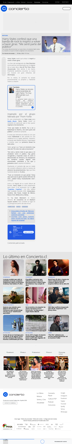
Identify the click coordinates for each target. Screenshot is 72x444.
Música (18, 206)
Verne (52, 427)
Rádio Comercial (63, 430)
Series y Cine (41, 399)
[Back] (35, 442)
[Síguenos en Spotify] (56, 8)
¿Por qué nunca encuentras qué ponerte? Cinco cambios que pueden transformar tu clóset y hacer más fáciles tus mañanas (62, 376)
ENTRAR (57, 2)
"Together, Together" (15, 189)
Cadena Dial (56, 427)
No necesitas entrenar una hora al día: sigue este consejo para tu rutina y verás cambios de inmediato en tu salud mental (23, 375)
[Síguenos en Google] (45, 8)
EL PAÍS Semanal (48, 427)
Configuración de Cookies (50, 419)
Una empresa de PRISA (7, 426)
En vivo (5, 2)
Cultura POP (52, 399)
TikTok (62, 409)
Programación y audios (60, 441)
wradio (33, 427)
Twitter (62, 401)
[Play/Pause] (42, 442)
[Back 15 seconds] (38, 442)
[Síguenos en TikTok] (59, 8)
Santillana (33, 424)
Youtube (63, 404)
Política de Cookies (38, 419)
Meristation (57, 430)
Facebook (63, 398)
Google (62, 393)
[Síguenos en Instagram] (47, 8)
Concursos (29, 2)
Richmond (19, 430)
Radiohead (25, 206)
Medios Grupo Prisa (7, 429)
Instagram (63, 396)
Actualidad (40, 403)
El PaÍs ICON (39, 430)
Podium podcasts (19, 428)
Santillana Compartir (40, 424)
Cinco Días (39, 427)
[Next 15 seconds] (46, 442)
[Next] (50, 442)
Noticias (23, 2)
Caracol (61, 424)
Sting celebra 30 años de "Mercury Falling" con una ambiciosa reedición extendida (22, 213)
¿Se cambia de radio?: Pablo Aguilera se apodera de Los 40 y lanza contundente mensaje (10, 374)
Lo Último (17, 2)
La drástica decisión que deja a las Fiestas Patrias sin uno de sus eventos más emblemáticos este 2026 (49, 375)
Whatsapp (63, 412)
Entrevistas (37, 2)
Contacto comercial (10, 403)
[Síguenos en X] (52, 8)
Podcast (50, 402)
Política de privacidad (26, 419)
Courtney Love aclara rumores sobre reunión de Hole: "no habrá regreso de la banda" (22, 218)
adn (56, 424)
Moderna (26, 430)
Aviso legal (17, 419)
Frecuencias (45, 2)
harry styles (11, 206)
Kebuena (62, 427)
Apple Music (12, 121)
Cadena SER (47, 424)
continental (44, 427)
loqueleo (50, 430)
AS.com (52, 424)
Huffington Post (21, 427)
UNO (29, 427)
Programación (10, 2)
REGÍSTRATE (65, 2)
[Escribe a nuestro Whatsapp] (61, 8)
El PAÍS (20, 424)
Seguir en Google (28, 232)
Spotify (62, 406)
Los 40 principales (26, 424)
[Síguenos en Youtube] (54, 8)
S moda (44, 430)
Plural (32, 430)
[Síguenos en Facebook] (50, 8)
